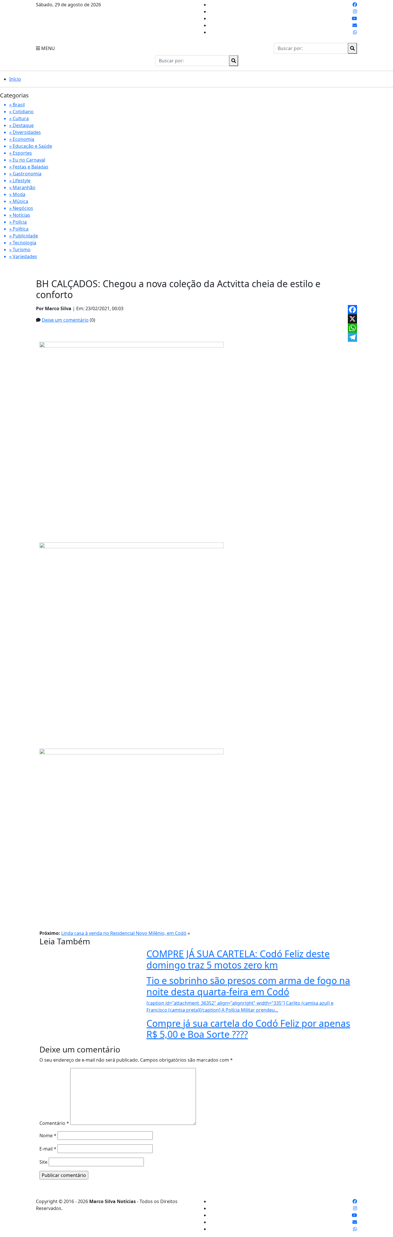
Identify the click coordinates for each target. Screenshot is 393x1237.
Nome (47, 1135)
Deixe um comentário (65, 320)
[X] (352, 318)
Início (15, 79)
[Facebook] (352, 309)
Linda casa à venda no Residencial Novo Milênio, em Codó (123, 933)
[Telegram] (352, 337)
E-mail (47, 1149)
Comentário (54, 1123)
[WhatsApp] (352, 328)
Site (43, 1162)
